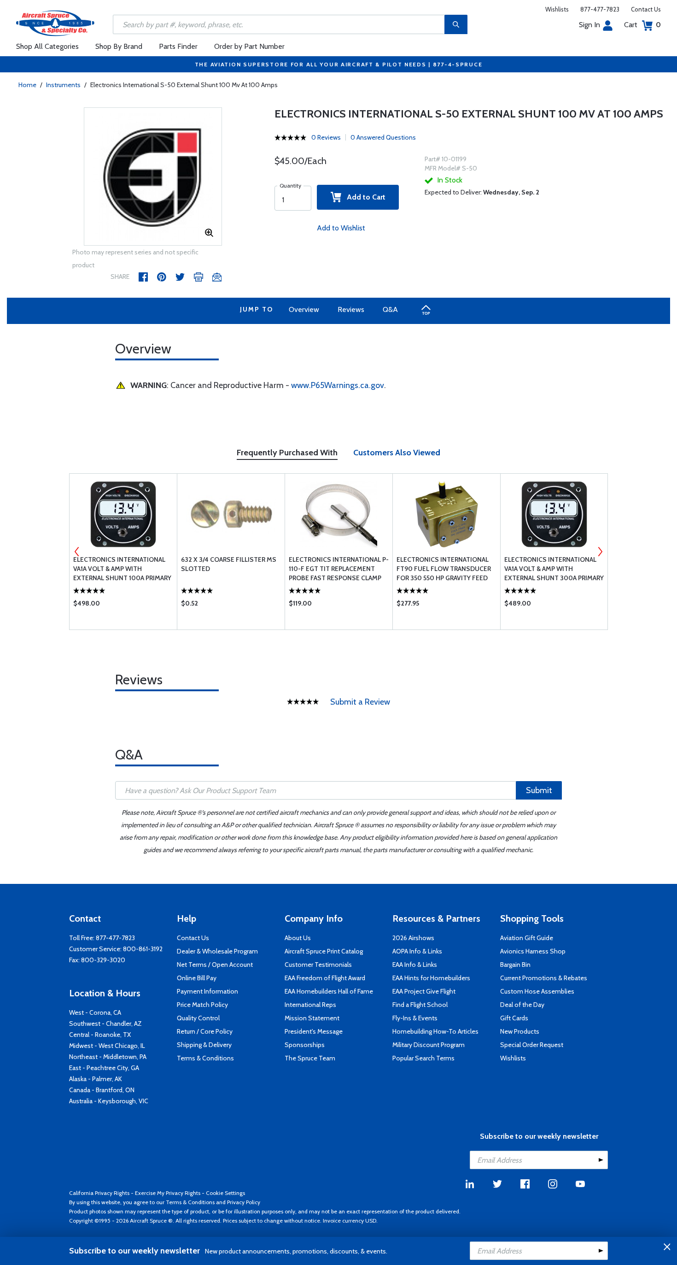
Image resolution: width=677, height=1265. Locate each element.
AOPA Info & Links (417, 951)
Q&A (390, 309)
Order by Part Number (249, 46)
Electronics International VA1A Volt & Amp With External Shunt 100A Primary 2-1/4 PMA (122, 568)
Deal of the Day (522, 1004)
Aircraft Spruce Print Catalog (324, 951)
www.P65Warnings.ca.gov (337, 385)
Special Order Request (531, 1045)
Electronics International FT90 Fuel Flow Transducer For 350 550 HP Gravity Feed (444, 568)
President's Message (314, 1031)
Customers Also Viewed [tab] (396, 452)
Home (27, 85)
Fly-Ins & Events (415, 1018)
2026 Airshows (413, 938)
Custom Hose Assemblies (537, 991)
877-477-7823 (599, 9)
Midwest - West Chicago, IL (107, 1045)
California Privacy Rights (99, 1192)
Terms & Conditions (205, 1058)
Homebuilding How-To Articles (435, 1031)
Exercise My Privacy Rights (167, 1192)
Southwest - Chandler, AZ (105, 1023)
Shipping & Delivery (204, 1045)
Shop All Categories (47, 46)
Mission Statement (312, 1018)
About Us (298, 938)
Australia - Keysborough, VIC (108, 1101)
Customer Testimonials (318, 964)
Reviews (351, 309)
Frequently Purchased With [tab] (287, 452)
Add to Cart (363, 197)
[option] (153, 177)
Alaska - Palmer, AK (95, 1079)
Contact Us (646, 9)
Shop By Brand (118, 46)
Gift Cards (514, 1018)
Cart (642, 24)
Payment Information (207, 991)
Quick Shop (123, 605)
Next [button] (600, 551)
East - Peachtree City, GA (104, 1068)
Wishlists (557, 9)
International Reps (310, 1004)
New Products (519, 1031)
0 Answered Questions (383, 137)
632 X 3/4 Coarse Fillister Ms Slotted (228, 564)
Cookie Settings (225, 1192)
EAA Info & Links (414, 964)
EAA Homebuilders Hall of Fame (329, 991)
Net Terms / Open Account (215, 964)
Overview (304, 309)
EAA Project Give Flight (423, 991)
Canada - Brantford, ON (101, 1090)
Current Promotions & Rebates (543, 978)
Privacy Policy (243, 1202)
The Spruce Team (310, 1058)
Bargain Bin (515, 964)
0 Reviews (326, 137)
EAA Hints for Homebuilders (431, 978)
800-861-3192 (143, 949)
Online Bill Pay (196, 978)
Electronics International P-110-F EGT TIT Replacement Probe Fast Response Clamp (339, 568)
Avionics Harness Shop (533, 951)
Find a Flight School (420, 1004)
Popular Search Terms (423, 1058)
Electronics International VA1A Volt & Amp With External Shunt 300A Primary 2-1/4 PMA (554, 568)
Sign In (589, 24)
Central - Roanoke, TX (100, 1034)
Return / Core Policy (205, 1031)
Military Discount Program (428, 1045)
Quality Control (198, 1018)
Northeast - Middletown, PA (107, 1057)
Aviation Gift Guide (526, 938)
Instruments (63, 85)
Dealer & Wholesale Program (217, 951)
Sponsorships (305, 1045)
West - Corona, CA (95, 1012)
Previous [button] (77, 551)
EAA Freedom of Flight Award (325, 978)
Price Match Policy (202, 1004)
